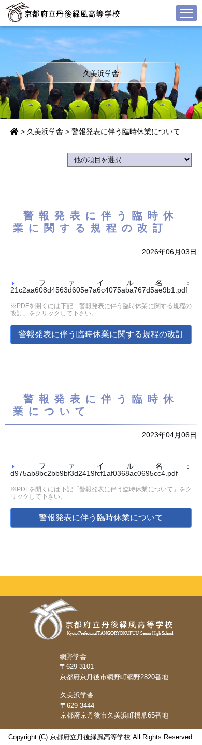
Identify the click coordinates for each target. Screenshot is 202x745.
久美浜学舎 (45, 131)
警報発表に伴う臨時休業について (125, 131)
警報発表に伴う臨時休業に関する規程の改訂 (101, 334)
